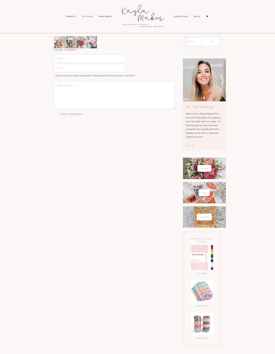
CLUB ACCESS (180, 16)
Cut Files (87, 16)
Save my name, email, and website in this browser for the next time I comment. (96, 75)
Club (204, 192)
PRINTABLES (105, 16)
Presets (204, 168)
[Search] (211, 42)
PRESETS (71, 16)
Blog (197, 16)
